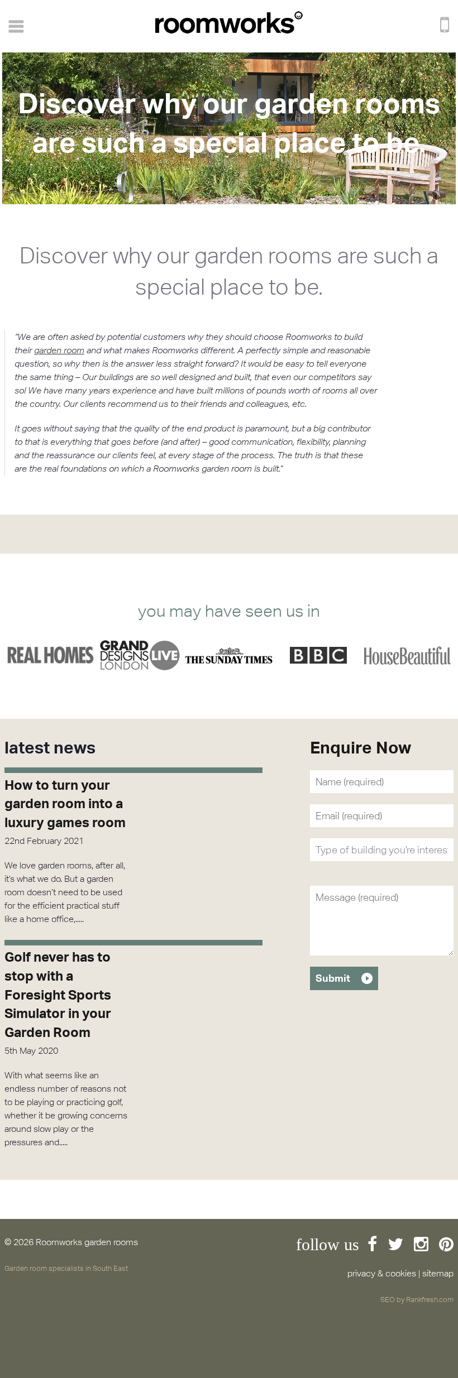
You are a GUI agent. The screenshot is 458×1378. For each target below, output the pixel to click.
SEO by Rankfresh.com (417, 1299)
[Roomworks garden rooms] (229, 30)
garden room (59, 350)
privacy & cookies (381, 1273)
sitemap (438, 1273)
